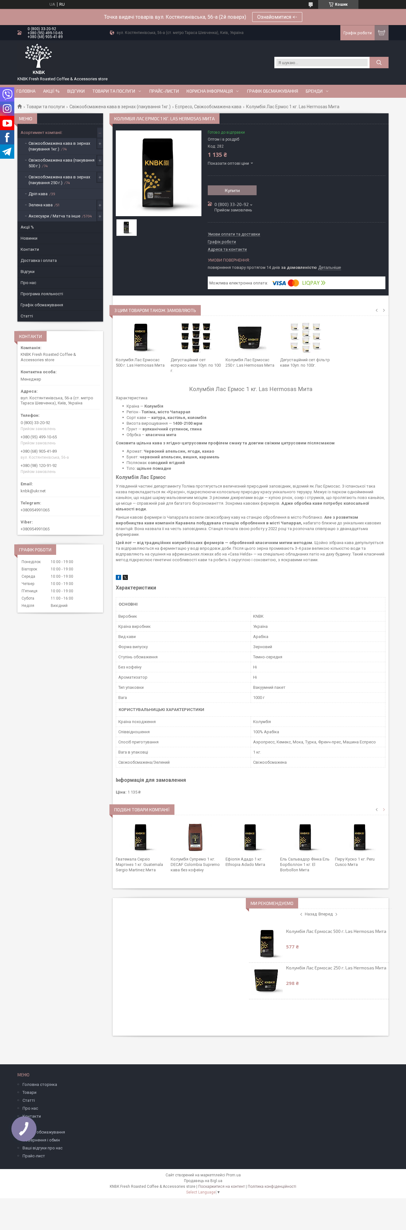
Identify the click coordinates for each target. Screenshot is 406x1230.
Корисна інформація (210, 91)
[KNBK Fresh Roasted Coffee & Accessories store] (38, 59)
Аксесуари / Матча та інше (54, 216)
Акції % (27, 227)
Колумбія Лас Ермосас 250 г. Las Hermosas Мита (336, 967)
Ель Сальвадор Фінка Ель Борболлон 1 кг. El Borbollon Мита (305, 864)
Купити (232, 190)
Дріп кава (38, 193)
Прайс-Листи (164, 91)
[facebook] (118, 578)
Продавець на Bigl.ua (203, 1181)
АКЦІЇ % (51, 91)
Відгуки (76, 91)
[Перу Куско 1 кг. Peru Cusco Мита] (360, 837)
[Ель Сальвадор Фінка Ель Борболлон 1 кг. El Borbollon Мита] (305, 837)
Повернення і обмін (41, 1140)
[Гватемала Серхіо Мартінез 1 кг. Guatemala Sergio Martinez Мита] (141, 837)
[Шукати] (379, 62)
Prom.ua (233, 1175)
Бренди (314, 91)
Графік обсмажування (272, 91)
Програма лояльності (42, 293)
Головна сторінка (40, 1084)
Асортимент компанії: (41, 132)
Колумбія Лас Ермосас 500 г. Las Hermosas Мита (336, 931)
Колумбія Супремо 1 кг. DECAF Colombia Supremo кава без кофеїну (195, 864)
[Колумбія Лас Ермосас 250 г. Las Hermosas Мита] (251, 338)
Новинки (29, 238)
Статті (27, 316)
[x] (125, 578)
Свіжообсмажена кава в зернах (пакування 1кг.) (120, 106)
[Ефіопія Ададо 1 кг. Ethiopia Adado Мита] (251, 837)
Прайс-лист (34, 1156)
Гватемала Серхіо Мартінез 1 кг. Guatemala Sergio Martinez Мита (139, 864)
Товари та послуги (113, 91)
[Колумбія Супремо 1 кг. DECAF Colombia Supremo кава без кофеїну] (196, 837)
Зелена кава (41, 205)
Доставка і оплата (39, 260)
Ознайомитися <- (277, 17)
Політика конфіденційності (272, 1186)
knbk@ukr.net (33, 491)
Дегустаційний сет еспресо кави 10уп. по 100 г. (196, 365)
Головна (26, 91)
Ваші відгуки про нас (42, 1148)
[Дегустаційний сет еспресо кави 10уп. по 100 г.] (196, 338)
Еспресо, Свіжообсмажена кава (208, 106)
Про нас (28, 282)
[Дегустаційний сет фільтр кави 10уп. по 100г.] (305, 338)
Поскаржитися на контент (221, 1186)
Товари (29, 1092)
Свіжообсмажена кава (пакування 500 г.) (62, 163)
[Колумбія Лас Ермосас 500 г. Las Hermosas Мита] (141, 338)
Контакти (30, 249)
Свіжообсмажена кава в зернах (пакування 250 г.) (59, 180)
